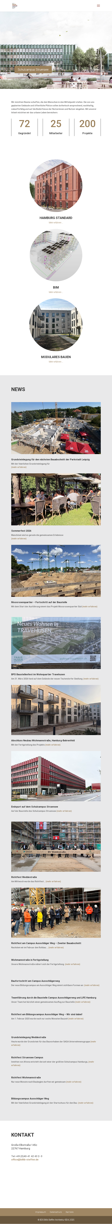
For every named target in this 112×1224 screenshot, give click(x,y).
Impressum (40, 1212)
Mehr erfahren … (56, 222)
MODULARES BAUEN (56, 357)
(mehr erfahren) (19, 467)
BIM (56, 287)
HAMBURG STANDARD (56, 218)
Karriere (70, 1212)
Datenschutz (56, 1212)
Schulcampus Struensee (33, 69)
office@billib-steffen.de (24, 1159)
